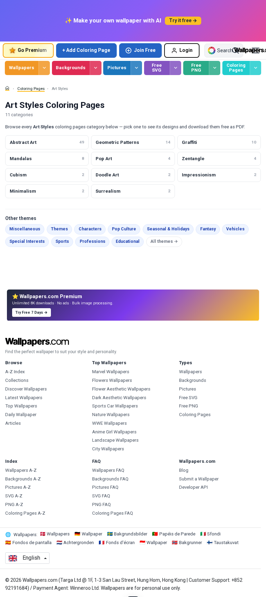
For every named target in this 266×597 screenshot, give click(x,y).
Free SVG (157, 68)
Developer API (193, 487)
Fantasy (208, 229)
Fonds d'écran (120, 542)
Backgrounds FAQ (110, 478)
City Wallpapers (108, 448)
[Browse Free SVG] (175, 68)
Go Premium (32, 50)
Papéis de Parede (177, 533)
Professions (92, 241)
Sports (62, 241)
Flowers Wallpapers (112, 380)
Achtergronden (78, 542)
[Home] (7, 88)
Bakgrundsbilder (130, 533)
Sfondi (214, 533)
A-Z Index (15, 371)
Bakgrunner (190, 542)
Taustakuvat (226, 542)
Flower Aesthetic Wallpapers (121, 389)
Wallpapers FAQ (108, 470)
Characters (90, 229)
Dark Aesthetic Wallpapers (119, 397)
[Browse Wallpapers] (44, 68)
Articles (13, 423)
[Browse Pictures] (136, 68)
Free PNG (196, 68)
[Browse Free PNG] (214, 68)
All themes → (164, 241)
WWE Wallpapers (109, 423)
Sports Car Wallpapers (115, 405)
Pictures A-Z (18, 487)
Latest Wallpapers (23, 397)
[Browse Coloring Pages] (255, 68)
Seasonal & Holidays (168, 229)
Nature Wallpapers (111, 414)
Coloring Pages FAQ (112, 513)
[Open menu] (255, 50)
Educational (128, 241)
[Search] (235, 50)
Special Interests (27, 241)
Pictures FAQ (105, 487)
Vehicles (235, 229)
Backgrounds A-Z (23, 478)
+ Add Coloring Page (86, 50)
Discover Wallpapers (26, 389)
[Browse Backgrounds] (95, 68)
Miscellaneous (24, 229)
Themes (59, 229)
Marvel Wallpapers (110, 371)
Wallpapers (21, 67)
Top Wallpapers (21, 405)
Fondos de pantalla (32, 542)
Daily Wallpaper (20, 414)
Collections (16, 380)
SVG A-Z (14, 495)
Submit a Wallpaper (199, 478)
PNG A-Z (14, 504)
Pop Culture (124, 229)
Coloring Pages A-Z (25, 513)
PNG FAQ (101, 504)
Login (186, 50)
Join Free (145, 50)
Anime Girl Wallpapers (114, 431)
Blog (183, 470)
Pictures (116, 67)
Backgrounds (71, 67)
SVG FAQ (101, 495)
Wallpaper (92, 533)
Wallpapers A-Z (21, 470)
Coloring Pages (236, 68)
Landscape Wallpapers (115, 440)
